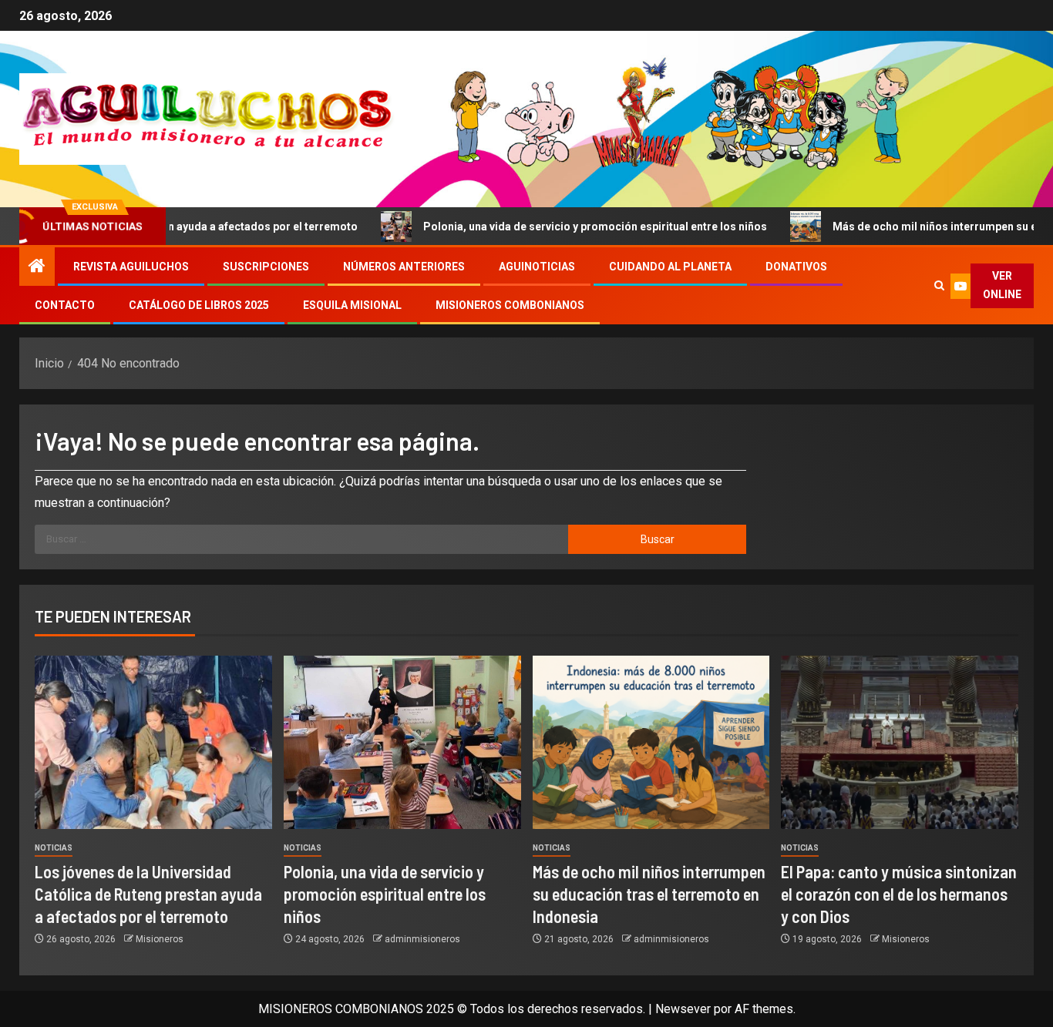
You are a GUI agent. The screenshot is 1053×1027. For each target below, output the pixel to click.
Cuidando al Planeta (670, 266)
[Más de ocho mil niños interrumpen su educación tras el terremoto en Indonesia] (651, 742)
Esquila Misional (352, 305)
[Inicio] (37, 267)
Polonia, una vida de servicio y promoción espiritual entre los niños (550, 226)
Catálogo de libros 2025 (199, 305)
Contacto (65, 305)
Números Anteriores (404, 266)
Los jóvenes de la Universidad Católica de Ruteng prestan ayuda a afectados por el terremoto (148, 894)
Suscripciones (266, 266)
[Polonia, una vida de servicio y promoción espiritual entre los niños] (402, 742)
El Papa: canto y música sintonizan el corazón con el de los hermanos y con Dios (899, 894)
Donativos (796, 266)
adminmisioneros (422, 939)
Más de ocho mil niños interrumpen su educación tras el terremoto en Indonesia (649, 894)
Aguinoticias (537, 266)
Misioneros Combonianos (510, 305)
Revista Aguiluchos (131, 266)
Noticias (53, 848)
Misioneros (159, 939)
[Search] (939, 285)
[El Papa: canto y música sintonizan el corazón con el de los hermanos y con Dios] (899, 742)
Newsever (683, 1009)
